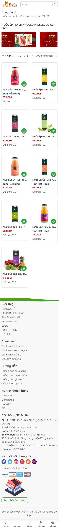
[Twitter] (10, 461)
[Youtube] (22, 461)
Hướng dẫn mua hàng (14, 370)
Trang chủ (7, 12)
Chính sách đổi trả (11, 354)
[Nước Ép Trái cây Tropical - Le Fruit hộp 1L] (15, 260)
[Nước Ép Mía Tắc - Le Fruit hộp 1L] (44, 122)
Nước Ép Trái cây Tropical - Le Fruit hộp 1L (15, 273)
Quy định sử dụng (11, 358)
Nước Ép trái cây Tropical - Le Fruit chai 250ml (44, 226)
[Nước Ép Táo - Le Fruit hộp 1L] (15, 213)
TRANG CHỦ (8, 308)
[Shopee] (28, 461)
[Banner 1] (29, 39)
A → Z (18, 55)
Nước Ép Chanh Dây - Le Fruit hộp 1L (15, 136)
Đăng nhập (8, 399)
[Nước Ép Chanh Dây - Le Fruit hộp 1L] (15, 122)
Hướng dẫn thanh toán (14, 375)
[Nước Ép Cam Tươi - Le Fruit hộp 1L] (44, 75)
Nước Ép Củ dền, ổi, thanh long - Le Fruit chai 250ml (15, 89)
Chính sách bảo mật (13, 346)
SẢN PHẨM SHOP (11, 317)
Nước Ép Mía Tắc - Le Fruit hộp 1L (44, 136)
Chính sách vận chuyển (14, 350)
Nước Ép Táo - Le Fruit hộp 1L (15, 226)
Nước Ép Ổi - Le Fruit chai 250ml (15, 179)
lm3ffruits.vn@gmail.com (23, 427)
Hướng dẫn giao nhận (14, 379)
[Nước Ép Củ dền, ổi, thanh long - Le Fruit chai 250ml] (15, 75)
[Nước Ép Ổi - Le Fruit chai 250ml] (15, 166)
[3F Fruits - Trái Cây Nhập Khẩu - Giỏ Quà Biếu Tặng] (10, 4)
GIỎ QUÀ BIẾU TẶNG (13, 313)
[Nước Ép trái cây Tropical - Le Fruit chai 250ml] (44, 213)
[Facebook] (4, 461)
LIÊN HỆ (6, 334)
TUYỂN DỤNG (9, 329)
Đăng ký (6, 403)
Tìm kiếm (7, 395)
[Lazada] (34, 461)
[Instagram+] (16, 461)
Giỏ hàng (6, 408)
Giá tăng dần (45, 55)
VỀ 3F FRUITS (9, 321)
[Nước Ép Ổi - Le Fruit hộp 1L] (44, 166)
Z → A (29, 55)
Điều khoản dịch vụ (12, 383)
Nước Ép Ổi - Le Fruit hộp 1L (44, 179)
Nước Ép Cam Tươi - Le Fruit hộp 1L (44, 89)
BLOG (5, 325)
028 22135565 (18, 430)
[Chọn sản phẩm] (24, 84)
